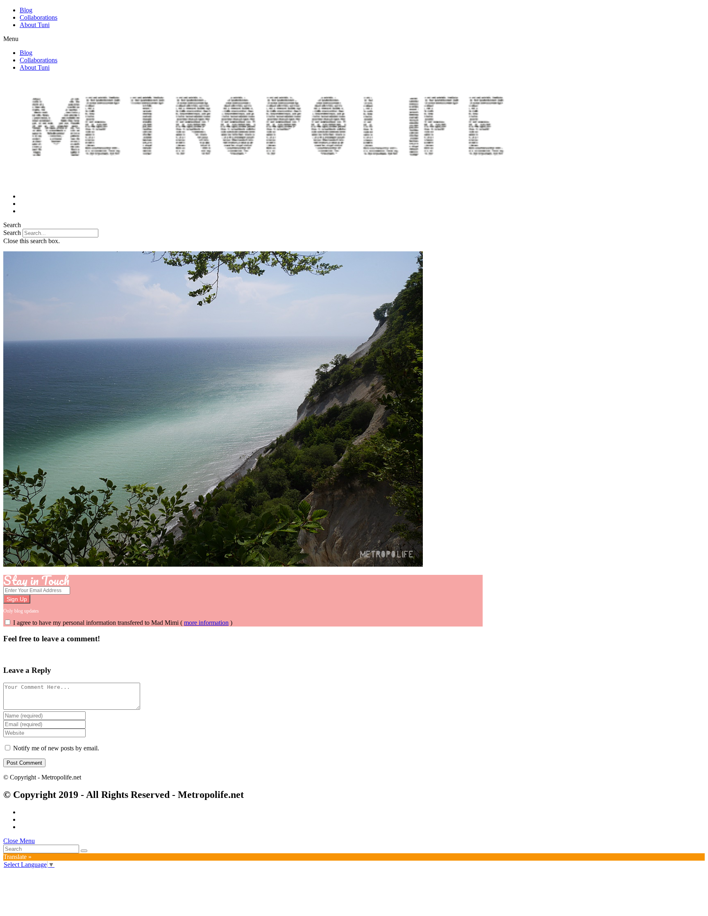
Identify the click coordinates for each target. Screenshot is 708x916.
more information (206, 622)
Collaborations (38, 17)
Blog (26, 10)
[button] (354, 39)
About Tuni (35, 24)
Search (12, 232)
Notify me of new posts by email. (56, 748)
